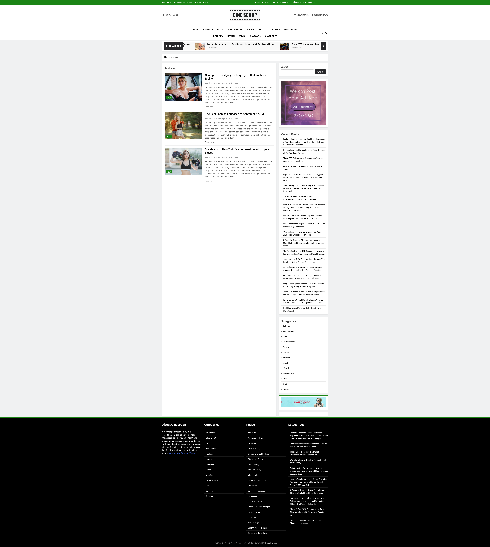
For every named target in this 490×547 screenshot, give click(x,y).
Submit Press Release (257, 528)
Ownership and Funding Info (260, 507)
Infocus (231, 36)
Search (284, 67)
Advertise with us (255, 438)
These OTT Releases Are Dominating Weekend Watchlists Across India (285, 44)
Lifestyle (262, 29)
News (169, 98)
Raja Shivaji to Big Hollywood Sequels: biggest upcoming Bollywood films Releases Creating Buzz (303, 177)
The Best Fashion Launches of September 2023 (234, 114)
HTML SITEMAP (255, 501)
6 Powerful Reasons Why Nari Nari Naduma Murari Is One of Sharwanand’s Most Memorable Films (303, 243)
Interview (218, 36)
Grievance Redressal (256, 491)
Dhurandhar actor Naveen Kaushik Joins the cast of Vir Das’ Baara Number (203, 44)
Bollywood (208, 29)
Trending (275, 29)
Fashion (250, 29)
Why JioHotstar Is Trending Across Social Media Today (291, 3)
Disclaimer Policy (255, 459)
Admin (209, 83)
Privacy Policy (254, 512)
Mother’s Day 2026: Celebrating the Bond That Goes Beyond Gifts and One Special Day (307, 512)
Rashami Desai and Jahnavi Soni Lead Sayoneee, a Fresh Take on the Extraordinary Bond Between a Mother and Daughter (304, 142)
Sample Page (253, 522)
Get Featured (253, 485)
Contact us (252, 443)
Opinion (242, 36)
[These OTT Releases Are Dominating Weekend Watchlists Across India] (245, 47)
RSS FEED (252, 517)
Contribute (271, 36)
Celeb (220, 29)
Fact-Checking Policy (257, 480)
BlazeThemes (271, 543)
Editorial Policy (254, 470)
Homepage (252, 496)
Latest (285, 363)
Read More (209, 106)
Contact (254, 36)
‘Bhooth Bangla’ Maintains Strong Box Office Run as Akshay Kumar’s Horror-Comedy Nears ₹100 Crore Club (303, 188)
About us (252, 433)
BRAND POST (288, 331)
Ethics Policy (253, 475)
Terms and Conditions (257, 533)
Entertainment (234, 29)
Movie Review (290, 29)
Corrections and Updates (258, 454)
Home (196, 29)
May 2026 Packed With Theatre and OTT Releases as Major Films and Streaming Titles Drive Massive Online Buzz (304, 207)
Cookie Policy (254, 448)
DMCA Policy (253, 464)
